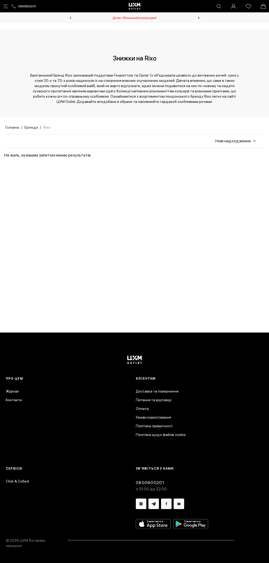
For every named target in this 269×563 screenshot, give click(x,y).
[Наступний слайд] (199, 18)
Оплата (142, 408)
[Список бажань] (248, 6)
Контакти (14, 400)
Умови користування (153, 417)
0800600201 (27, 6)
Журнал (12, 391)
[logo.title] (135, 360)
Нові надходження (233, 140)
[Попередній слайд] (70, 18)
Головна (12, 127)
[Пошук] (218, 6)
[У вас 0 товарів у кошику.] (263, 6)
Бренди (31, 127)
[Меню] (6, 6)
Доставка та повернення (157, 391)
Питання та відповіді (154, 400)
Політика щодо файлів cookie (161, 435)
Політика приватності (154, 426)
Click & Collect (17, 481)
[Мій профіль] (233, 6)
